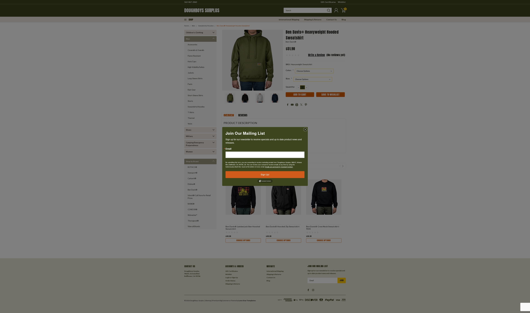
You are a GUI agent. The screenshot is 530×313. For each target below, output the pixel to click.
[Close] (305, 129)
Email (228, 149)
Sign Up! (265, 174)
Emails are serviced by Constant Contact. (279, 167)
